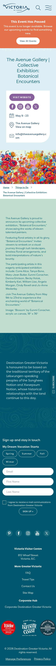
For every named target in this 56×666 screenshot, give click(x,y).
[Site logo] (16, 7)
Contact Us (28, 586)
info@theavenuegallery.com (31, 135)
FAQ (28, 572)
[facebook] (12, 106)
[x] (36, 106)
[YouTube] (37, 533)
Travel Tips (28, 579)
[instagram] (20, 106)
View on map (23, 127)
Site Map (28, 592)
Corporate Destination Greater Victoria (28, 607)
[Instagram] (28, 533)
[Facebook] (19, 533)
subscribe (53, 382)
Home (6, 187)
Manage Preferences (18, 659)
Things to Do (21, 187)
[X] (47, 533)
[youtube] (28, 106)
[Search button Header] (38, 8)
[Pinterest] (9, 533)
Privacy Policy (42, 659)
